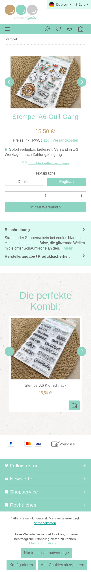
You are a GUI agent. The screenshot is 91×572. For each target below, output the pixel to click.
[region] (45, 82)
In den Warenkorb (45, 207)
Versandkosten (45, 523)
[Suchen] (47, 29)
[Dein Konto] (69, 29)
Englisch (66, 182)
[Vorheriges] (9, 82)
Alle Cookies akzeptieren (62, 565)
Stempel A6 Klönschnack (45, 385)
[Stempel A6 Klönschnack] (45, 348)
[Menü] (7, 29)
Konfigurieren (21, 565)
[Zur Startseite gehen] (21, 12)
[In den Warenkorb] (74, 405)
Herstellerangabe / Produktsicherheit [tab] (37, 256)
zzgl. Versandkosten (60, 140)
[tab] (45, 238)
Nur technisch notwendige (46, 553)
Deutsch (25, 182)
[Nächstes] (81, 82)
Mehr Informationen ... (45, 543)
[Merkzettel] (58, 29)
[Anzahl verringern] (9, 195)
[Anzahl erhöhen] (81, 195)
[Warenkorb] (80, 29)
